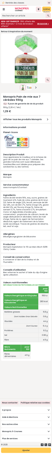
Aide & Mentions (10, 417)
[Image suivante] (36, 87)
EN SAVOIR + (43, 24)
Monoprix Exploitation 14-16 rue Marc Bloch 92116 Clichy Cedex (25, 248)
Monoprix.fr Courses (12, 431)
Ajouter (26, 450)
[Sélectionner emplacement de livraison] (38, 9)
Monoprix (7, 177)
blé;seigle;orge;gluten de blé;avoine (19, 236)
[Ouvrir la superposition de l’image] (47, 80)
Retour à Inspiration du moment (16, 31)
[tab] (26, 58)
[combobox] (23, 15)
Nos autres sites (10, 424)
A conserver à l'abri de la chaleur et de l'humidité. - (21, 260)
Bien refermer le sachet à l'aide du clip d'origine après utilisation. (25, 273)
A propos (6, 410)
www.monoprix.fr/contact (15, 187)
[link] (35, 403)
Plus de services (10, 438)
